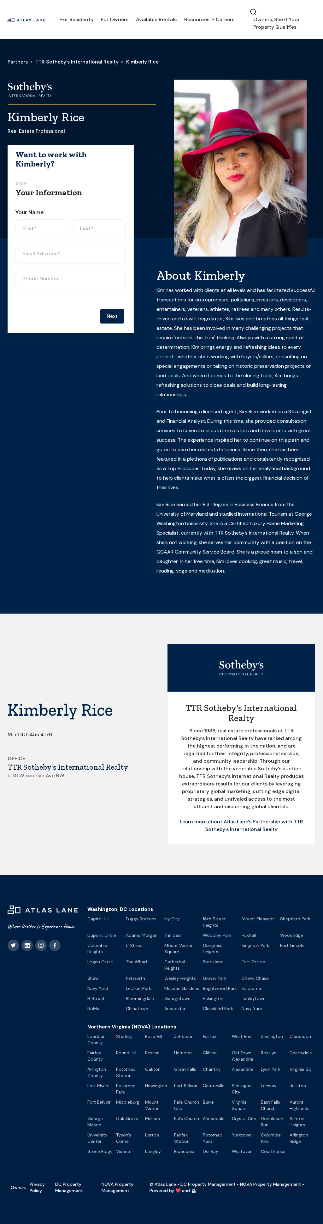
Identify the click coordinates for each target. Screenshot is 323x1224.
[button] (196, 19)
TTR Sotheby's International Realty (77, 61)
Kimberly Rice (142, 61)
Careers (225, 19)
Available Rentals (156, 19)
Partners (18, 61)
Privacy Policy (37, 1187)
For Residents (76, 19)
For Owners (114, 19)
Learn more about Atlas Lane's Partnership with (237, 821)
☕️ (194, 1190)
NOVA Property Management (117, 1187)
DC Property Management (69, 1187)
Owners (18, 1187)
